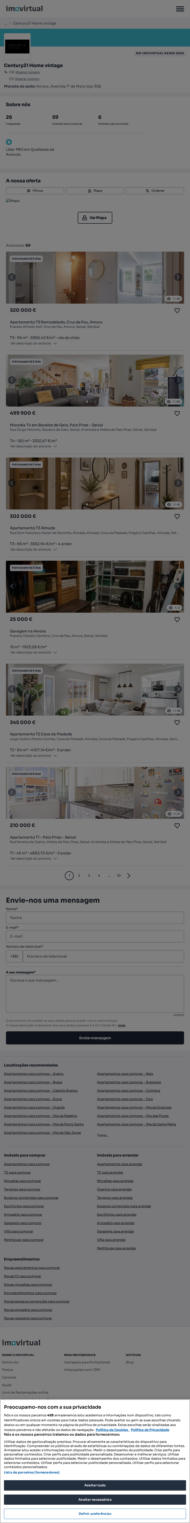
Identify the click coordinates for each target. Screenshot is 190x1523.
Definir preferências (95, 1514)
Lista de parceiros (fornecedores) (31, 1472)
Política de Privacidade (150, 1430)
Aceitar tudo (95, 1485)
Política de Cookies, (113, 1430)
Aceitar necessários (94, 1500)
